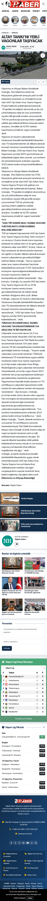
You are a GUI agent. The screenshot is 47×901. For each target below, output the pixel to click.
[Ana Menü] (2, 4)
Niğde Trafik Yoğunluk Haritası (34, 862)
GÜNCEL (5, 11)
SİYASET (36, 11)
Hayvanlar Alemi (9, 886)
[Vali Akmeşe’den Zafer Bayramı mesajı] (12, 563)
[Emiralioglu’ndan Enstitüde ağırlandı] (35, 583)
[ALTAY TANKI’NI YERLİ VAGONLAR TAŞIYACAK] (23, 65)
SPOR (28, 889)
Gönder (7, 648)
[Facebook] (11, 843)
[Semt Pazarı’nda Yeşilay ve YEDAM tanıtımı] (35, 563)
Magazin (20, 883)
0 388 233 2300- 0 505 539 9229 (25, 829)
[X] (15, 843)
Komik (27, 883)
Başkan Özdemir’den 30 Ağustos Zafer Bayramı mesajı (11, 592)
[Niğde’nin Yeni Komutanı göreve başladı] (12, 605)
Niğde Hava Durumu (35, 854)
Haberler (5, 33)
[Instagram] (19, 843)
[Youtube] (28, 843)
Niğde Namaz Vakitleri (10, 862)
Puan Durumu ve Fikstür (10, 869)
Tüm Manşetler (32, 868)
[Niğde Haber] (7, 541)
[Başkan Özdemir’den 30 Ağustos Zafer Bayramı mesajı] (12, 583)
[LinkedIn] (23, 843)
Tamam (29, 898)
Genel (39, 883)
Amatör (13, 883)
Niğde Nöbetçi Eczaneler (10, 855)
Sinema (33, 883)
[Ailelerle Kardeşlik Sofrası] (35, 605)
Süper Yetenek (37, 886)
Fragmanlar (20, 886)
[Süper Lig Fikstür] (44, 727)
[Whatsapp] (32, 843)
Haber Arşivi (31, 875)
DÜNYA (40, 889)
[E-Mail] (17, 544)
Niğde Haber (20, 539)
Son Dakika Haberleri (13, 875)
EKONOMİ (25, 11)
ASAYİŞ (15, 11)
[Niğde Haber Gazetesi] (22, 4)
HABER (6, 883)
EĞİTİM (34, 889)
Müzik (28, 886)
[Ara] (43, 4)
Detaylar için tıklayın (23, 719)
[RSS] (36, 843)
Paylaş (6, 81)
